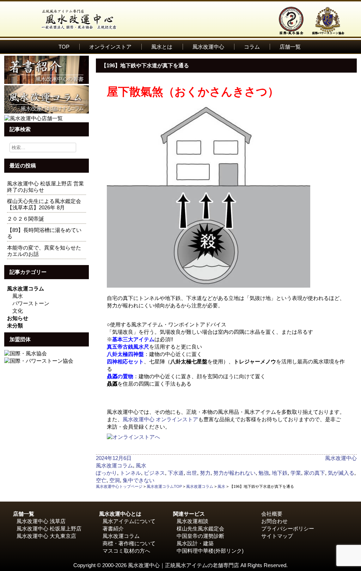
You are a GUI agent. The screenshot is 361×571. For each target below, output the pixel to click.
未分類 (15, 326)
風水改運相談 (192, 521)
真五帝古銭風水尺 (128, 347)
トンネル (130, 473)
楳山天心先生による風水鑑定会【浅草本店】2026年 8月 (44, 204)
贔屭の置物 (120, 376)
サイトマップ (277, 536)
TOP (64, 47)
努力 (205, 473)
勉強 (263, 473)
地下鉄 (280, 473)
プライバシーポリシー (287, 529)
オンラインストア (110, 47)
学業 (295, 473)
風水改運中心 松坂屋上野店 (49, 529)
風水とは (161, 47)
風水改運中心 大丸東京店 (46, 536)
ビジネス (154, 473)
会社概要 (271, 514)
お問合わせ (274, 521)
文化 (17, 311)
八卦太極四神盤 (125, 354)
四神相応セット (125, 361)
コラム (252, 47)
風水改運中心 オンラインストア (160, 419)
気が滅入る (341, 473)
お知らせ (17, 318)
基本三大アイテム (133, 339)
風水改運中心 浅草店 (41, 521)
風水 (17, 296)
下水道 (176, 473)
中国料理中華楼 (195, 551)
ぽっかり (106, 473)
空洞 (114, 480)
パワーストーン (30, 303)
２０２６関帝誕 (25, 219)
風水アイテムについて (129, 521)
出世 (191, 473)
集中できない (138, 480)
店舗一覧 (290, 47)
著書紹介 (113, 529)
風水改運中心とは (120, 514)
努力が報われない (234, 473)
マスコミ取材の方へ (126, 551)
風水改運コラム (25, 288)
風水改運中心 (208, 47)
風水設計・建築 (195, 543)
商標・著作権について (129, 543)
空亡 (101, 480)
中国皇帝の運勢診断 (200, 536)
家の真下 (314, 473)
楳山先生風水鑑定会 (200, 529)
